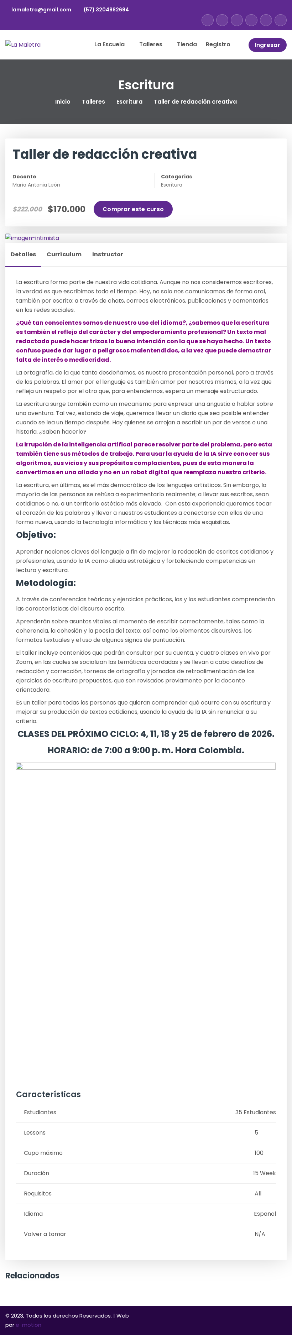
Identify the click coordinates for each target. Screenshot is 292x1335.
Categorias (176, 176)
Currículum (64, 254)
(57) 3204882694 (106, 9)
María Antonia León (36, 184)
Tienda (187, 44)
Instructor (107, 254)
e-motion (28, 1325)
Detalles (23, 254)
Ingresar (267, 45)
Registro (218, 44)
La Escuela (110, 44)
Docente (24, 176)
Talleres (151, 44)
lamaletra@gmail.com (41, 9)
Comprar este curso (133, 209)
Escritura (129, 102)
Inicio (63, 102)
